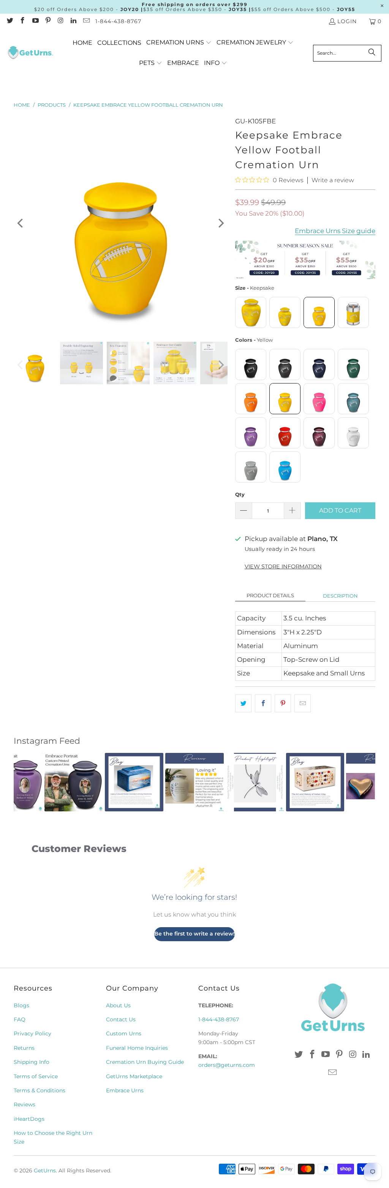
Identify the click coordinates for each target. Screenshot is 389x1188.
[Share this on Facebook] (263, 703)
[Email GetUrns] (86, 21)
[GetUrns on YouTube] (35, 21)
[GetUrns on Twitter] (9, 21)
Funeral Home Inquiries (137, 1047)
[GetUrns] (30, 53)
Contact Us (121, 1019)
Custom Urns (123, 1033)
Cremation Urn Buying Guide (145, 1062)
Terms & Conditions (39, 1090)
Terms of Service (36, 1076)
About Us (118, 1005)
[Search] (371, 53)
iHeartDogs (29, 1118)
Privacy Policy (32, 1033)
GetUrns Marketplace (134, 1076)
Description (340, 596)
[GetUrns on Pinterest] (48, 21)
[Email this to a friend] (302, 703)
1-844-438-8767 (118, 21)
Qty (240, 494)
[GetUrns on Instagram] (60, 21)
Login (347, 21)
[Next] (220, 223)
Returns (24, 1047)
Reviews (24, 1104)
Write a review (333, 180)
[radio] (250, 312)
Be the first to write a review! (194, 933)
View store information (283, 566)
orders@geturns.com (226, 1065)
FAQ (19, 1019)
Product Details (270, 595)
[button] (179, 43)
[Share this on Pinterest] (283, 703)
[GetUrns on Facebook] (22, 21)
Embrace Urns (125, 1090)
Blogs (21, 1005)
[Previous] (20, 223)
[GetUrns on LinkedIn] (73, 21)
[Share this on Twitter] (243, 703)
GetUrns (45, 1170)
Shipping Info (31, 1062)
